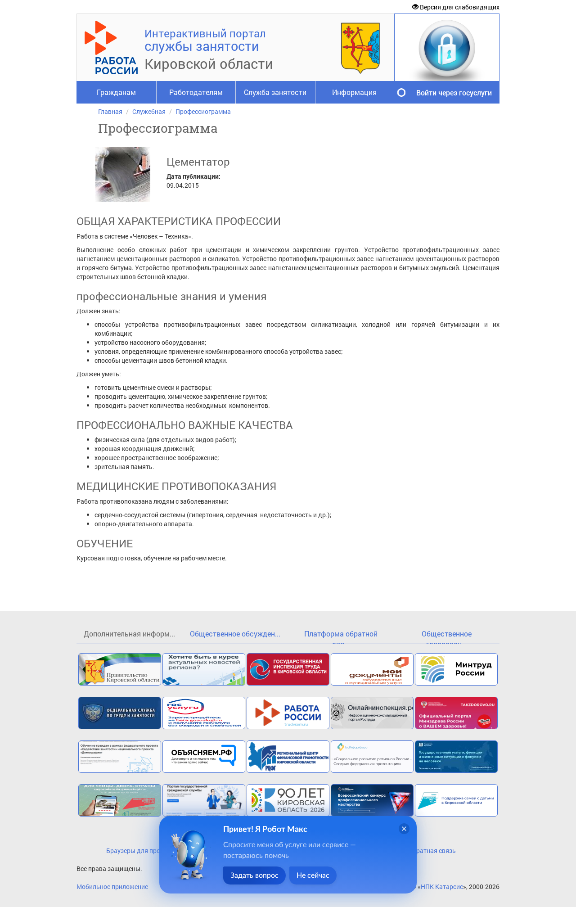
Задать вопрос (254, 875)
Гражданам (116, 92)
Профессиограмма (203, 111)
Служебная (149, 111)
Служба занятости (275, 92)
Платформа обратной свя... (341, 636)
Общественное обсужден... (235, 633)
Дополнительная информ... (129, 633)
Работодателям (196, 92)
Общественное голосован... (447, 636)
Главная (110, 111)
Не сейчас (313, 875)
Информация (354, 92)
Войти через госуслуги (454, 92)
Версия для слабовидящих (459, 7)
